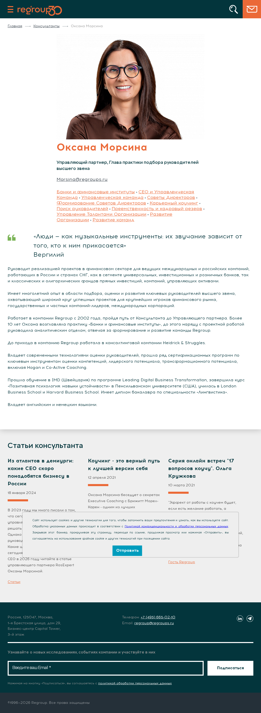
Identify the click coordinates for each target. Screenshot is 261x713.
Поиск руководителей (82, 209)
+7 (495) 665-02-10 (158, 617)
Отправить (127, 550)
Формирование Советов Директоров (101, 203)
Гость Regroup (181, 562)
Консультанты (46, 26)
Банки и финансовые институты (96, 192)
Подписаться (230, 668)
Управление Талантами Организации (101, 214)
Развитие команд (113, 220)
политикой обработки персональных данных (135, 683)
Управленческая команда (112, 197)
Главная (15, 26)
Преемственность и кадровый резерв (157, 209)
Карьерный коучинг (174, 203)
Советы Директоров (171, 197)
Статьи (14, 582)
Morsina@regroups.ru (82, 179)
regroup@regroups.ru (154, 623)
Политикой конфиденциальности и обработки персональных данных (176, 526)
